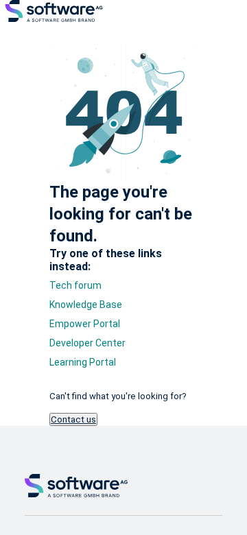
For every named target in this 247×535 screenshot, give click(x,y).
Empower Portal (84, 323)
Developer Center (87, 342)
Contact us (73, 419)
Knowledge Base (85, 304)
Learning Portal (82, 362)
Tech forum (75, 285)
